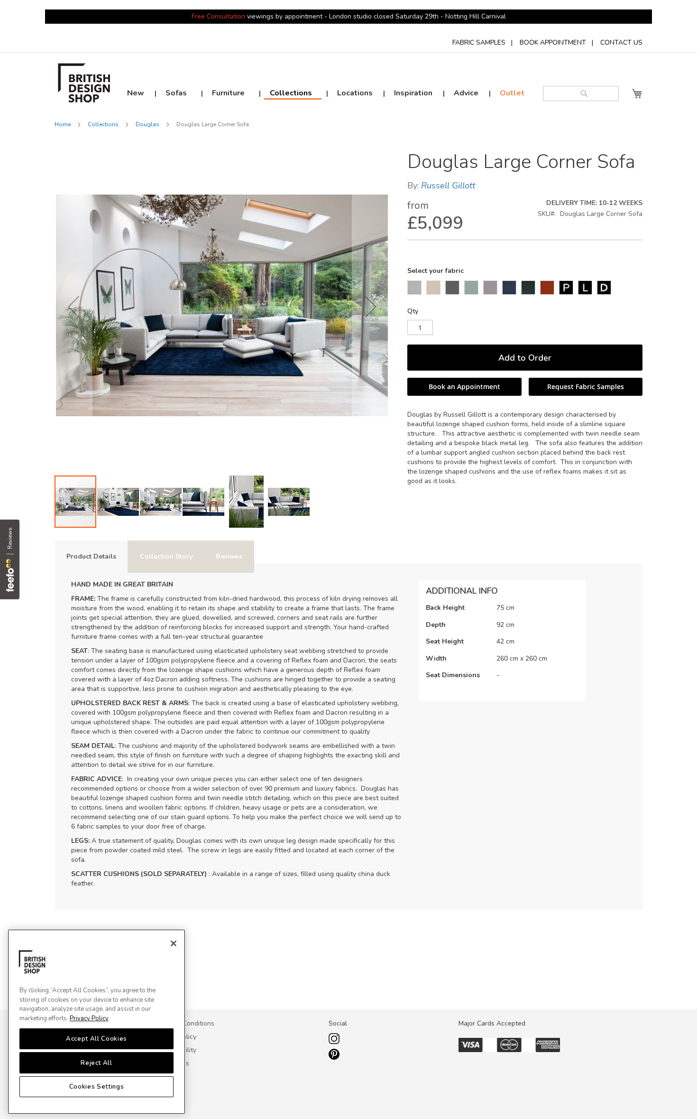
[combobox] (581, 93)
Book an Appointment (464, 386)
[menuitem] (135, 93)
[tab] (91, 557)
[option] (414, 287)
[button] (73, 307)
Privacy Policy (89, 1018)
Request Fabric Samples (585, 386)
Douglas (147, 124)
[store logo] (84, 85)
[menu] (324, 94)
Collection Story (166, 556)
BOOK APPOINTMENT (553, 42)
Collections (103, 124)
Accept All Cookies (96, 1039)
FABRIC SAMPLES (478, 42)
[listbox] (524, 288)
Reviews (229, 556)
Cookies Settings (96, 1086)
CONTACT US (621, 42)
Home (63, 124)
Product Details (91, 556)
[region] (96, 1021)
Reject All (96, 1062)
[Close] (173, 943)
